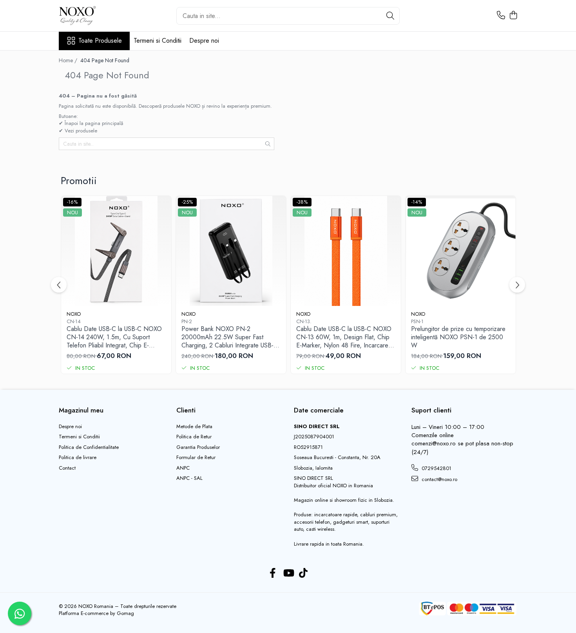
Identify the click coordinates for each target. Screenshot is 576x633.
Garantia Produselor (198, 447)
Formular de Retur (196, 457)
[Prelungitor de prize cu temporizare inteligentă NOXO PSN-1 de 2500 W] (461, 251)
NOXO (74, 314)
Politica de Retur (194, 436)
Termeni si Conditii (157, 40)
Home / (69, 60)
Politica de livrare (77, 457)
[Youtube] (288, 573)
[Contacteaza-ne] (501, 15)
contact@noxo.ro (438, 479)
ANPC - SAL (189, 478)
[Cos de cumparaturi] (513, 15)
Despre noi (204, 40)
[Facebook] (273, 573)
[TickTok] (303, 573)
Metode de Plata (194, 426)
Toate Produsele (100, 40)
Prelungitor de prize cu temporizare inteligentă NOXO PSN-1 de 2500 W (458, 337)
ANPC (183, 468)
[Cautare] (390, 16)
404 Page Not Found (104, 60)
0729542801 (435, 468)
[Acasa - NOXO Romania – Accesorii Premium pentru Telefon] (98, 15)
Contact (67, 468)
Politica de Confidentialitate (89, 447)
